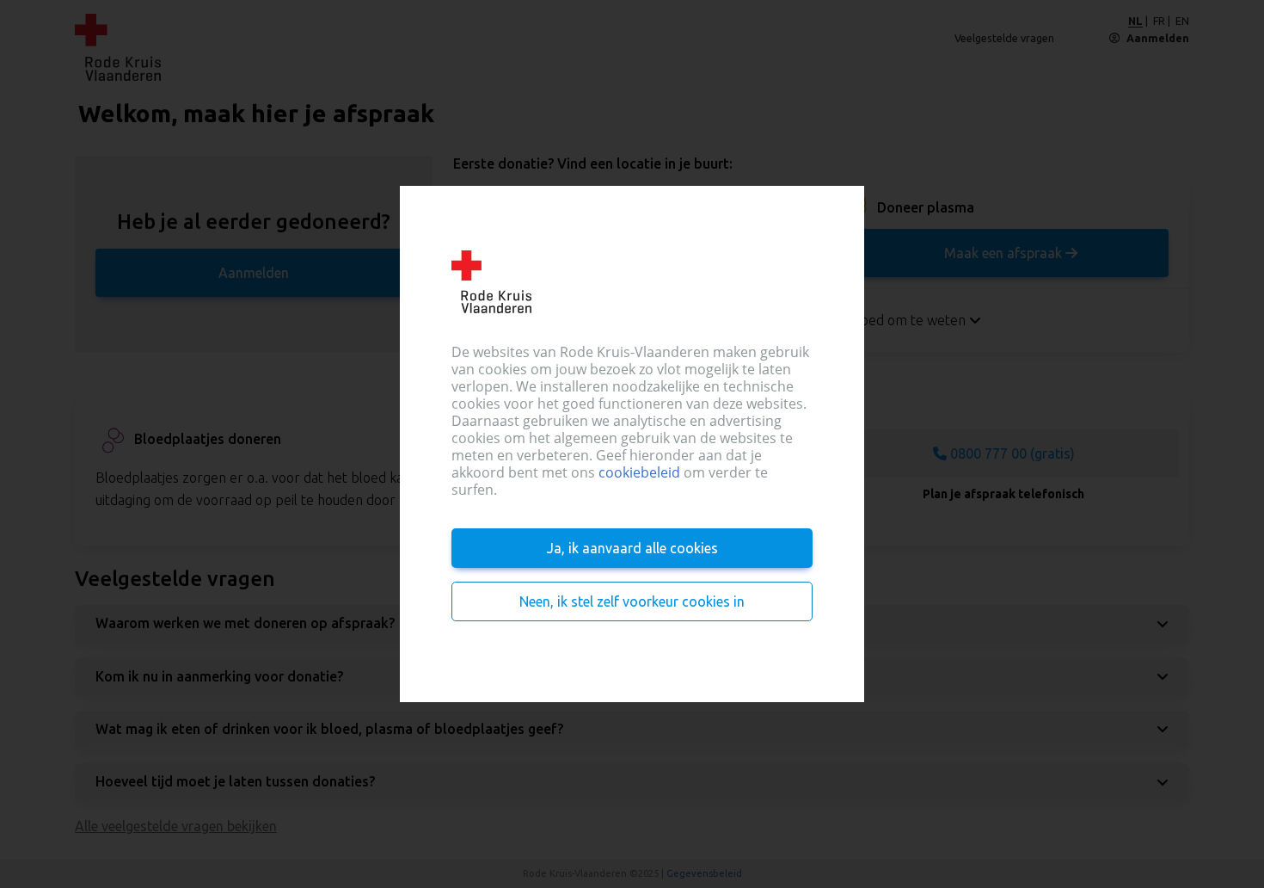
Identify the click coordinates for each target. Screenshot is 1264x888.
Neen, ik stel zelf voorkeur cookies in (632, 601)
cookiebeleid (639, 472)
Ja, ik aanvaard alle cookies (632, 548)
